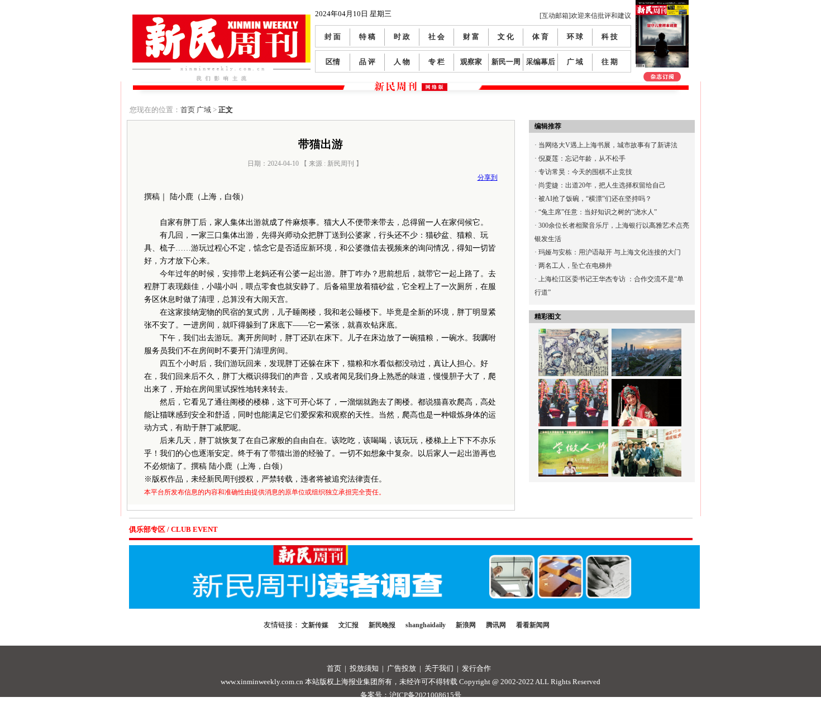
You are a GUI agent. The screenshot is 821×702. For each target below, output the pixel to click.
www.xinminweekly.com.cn (262, 681)
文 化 (506, 36)
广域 (204, 109)
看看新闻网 (533, 625)
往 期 (610, 61)
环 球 (575, 36)
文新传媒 (315, 625)
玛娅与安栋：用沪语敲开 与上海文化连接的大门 (609, 252)
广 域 (575, 61)
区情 (333, 61)
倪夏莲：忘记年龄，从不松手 (582, 158)
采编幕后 (540, 61)
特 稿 (367, 36)
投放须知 (364, 668)
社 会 (436, 36)
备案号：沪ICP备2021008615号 (410, 695)
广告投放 (401, 668)
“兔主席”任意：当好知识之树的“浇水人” (597, 212)
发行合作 (476, 668)
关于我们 (439, 668)
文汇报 (348, 625)
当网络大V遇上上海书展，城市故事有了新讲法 (607, 145)
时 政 (402, 36)
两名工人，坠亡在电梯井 (575, 266)
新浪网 (466, 625)
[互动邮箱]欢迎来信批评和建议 (585, 16)
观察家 (471, 61)
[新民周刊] (221, 19)
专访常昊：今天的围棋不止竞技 (585, 172)
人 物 (402, 61)
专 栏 (436, 61)
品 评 (367, 61)
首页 (187, 109)
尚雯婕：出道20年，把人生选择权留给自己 (602, 185)
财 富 (471, 36)
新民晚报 (382, 625)
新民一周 (506, 61)
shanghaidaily (425, 625)
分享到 (488, 177)
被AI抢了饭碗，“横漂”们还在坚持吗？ (595, 199)
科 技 (610, 36)
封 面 (332, 36)
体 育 (540, 36)
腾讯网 (496, 625)
